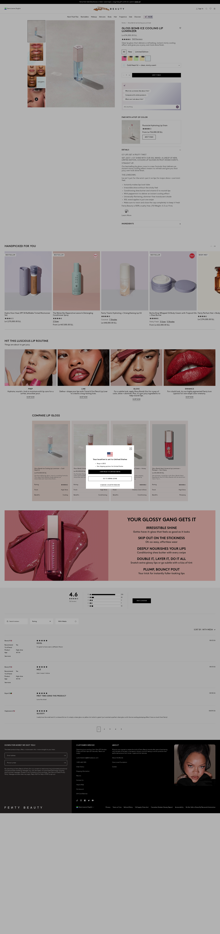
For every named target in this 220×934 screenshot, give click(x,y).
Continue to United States (110, 471)
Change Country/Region (110, 485)
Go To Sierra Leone (110, 478)
